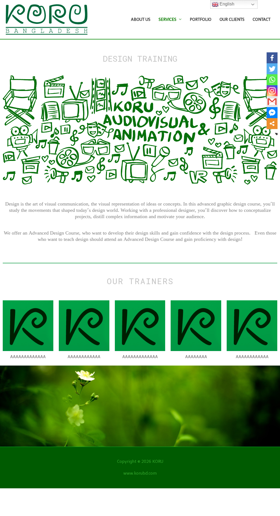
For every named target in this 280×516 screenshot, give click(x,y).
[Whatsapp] (272, 79)
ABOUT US (140, 19)
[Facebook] (272, 57)
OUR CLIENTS (232, 19)
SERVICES (167, 19)
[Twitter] (272, 68)
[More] (272, 123)
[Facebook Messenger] (272, 112)
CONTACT (261, 19)
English (226, 4)
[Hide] (276, 134)
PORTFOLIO (200, 19)
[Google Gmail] (272, 101)
